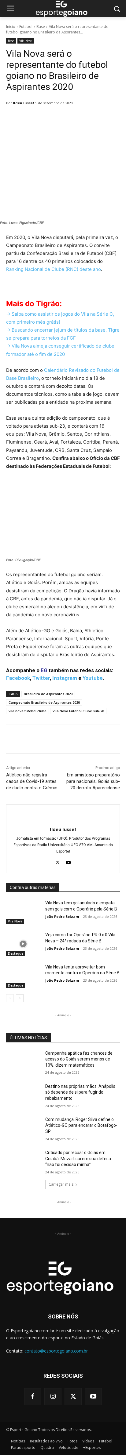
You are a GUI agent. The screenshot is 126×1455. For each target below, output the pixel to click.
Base (40, 26)
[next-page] (20, 998)
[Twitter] (57, 861)
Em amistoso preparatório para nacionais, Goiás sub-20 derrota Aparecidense (93, 781)
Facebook (18, 678)
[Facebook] (32, 1396)
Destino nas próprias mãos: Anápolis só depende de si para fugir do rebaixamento (80, 1092)
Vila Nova (25, 41)
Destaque (15, 953)
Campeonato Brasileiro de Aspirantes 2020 (44, 702)
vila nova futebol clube (27, 711)
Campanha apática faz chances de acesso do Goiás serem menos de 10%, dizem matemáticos (79, 1059)
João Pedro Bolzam (62, 916)
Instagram (64, 678)
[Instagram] (52, 1396)
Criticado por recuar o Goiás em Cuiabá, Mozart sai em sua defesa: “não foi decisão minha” (78, 1158)
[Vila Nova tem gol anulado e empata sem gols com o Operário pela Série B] (23, 912)
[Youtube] (68, 861)
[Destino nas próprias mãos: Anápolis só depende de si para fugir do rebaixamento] (23, 1095)
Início (10, 26)
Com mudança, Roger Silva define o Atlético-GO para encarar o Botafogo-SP (81, 1125)
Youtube (93, 678)
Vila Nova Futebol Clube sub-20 (78, 711)
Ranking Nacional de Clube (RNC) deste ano (53, 269)
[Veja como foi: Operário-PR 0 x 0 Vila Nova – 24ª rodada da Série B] (23, 944)
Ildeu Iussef (23, 103)
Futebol (25, 26)
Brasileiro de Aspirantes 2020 (48, 693)
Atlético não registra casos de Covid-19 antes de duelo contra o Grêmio (31, 781)
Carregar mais (61, 1184)
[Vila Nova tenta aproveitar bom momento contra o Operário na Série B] (23, 976)
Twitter (41, 678)
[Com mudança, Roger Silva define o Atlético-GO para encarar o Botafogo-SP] (23, 1129)
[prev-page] (10, 998)
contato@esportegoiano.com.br (56, 1351)
